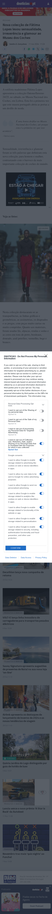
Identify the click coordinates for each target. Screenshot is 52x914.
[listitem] (26, 405)
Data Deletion (11, 557)
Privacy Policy (41, 557)
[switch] (42, 411)
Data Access (26, 557)
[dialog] (26, 457)
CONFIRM (16, 548)
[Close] (46, 356)
